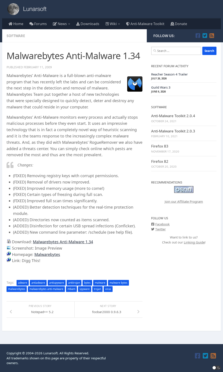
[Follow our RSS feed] (211, 35)
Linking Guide (194, 242)
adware (22, 283)
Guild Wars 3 (161, 87)
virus (108, 289)
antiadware (38, 283)
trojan (97, 289)
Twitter (160, 229)
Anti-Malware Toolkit (147, 23)
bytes (87, 283)
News (62, 23)
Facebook (162, 224)
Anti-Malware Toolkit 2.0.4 (173, 115)
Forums (40, 23)
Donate (180, 23)
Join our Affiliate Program (184, 201)
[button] (216, 368)
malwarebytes (16, 289)
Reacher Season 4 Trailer (169, 74)
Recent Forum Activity (169, 66)
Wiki (113, 23)
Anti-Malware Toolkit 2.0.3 (173, 131)
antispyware (56, 283)
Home (17, 23)
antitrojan (74, 283)
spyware (84, 289)
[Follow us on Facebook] (197, 35)
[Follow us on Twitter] (204, 35)
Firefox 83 (159, 146)
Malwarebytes (47, 254)
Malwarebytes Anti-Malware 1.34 (63, 241)
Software (16, 35)
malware (100, 283)
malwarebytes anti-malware (46, 289)
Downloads (89, 23)
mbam (71, 289)
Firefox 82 (159, 161)
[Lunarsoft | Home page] (28, 9)
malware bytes (118, 283)
